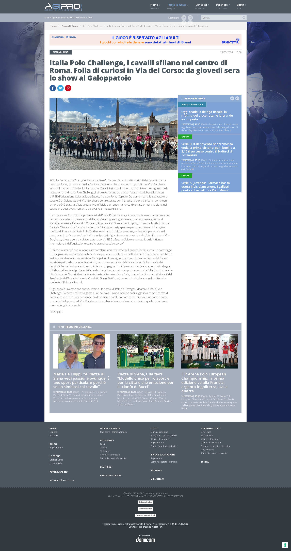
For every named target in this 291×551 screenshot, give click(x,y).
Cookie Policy (145, 509)
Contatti (201, 6)
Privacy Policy (145, 502)
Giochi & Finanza (110, 428)
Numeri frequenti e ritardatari (216, 446)
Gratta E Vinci (56, 459)
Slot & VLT (106, 466)
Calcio (103, 444)
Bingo (53, 444)
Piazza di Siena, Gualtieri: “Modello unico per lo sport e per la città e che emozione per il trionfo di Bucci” (145, 380)
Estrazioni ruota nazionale (164, 435)
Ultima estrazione (159, 431)
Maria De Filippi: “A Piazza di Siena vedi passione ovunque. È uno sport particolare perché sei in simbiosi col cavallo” (81, 380)
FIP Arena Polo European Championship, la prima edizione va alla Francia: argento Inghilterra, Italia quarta (204, 382)
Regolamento (56, 447)
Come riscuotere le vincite (113, 458)
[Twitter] (189, 22)
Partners (222, 6)
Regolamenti (157, 458)
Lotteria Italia (56, 463)
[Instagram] (189, 17)
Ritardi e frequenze (160, 438)
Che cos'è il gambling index (113, 431)
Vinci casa (206, 431)
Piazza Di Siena (70, 25)
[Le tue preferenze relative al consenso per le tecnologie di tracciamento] (285, 545)
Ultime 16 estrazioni (211, 442)
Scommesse (107, 440)
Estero (205, 461)
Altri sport (105, 451)
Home (154, 6)
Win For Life (207, 435)
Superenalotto (210, 428)
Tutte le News (177, 6)
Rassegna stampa (110, 475)
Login (241, 6)
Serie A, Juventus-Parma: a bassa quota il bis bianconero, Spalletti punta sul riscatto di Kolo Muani (205, 186)
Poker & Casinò (59, 471)
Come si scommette (110, 454)
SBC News (156, 470)
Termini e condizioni (145, 515)
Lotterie (55, 456)
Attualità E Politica (62, 480)
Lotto (154, 428)
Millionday (157, 478)
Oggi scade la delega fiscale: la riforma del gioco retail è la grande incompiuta (207, 115)
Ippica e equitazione (163, 454)
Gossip (103, 447)
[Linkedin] (183, 17)
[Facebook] (183, 22)
